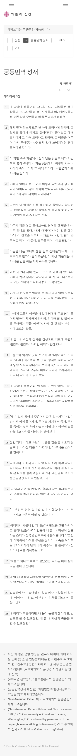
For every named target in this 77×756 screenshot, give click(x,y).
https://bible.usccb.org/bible (44, 729)
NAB (62, 40)
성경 (17, 40)
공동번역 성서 (40, 40)
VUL (17, 48)
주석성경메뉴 (11, 5)
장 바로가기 (66, 83)
